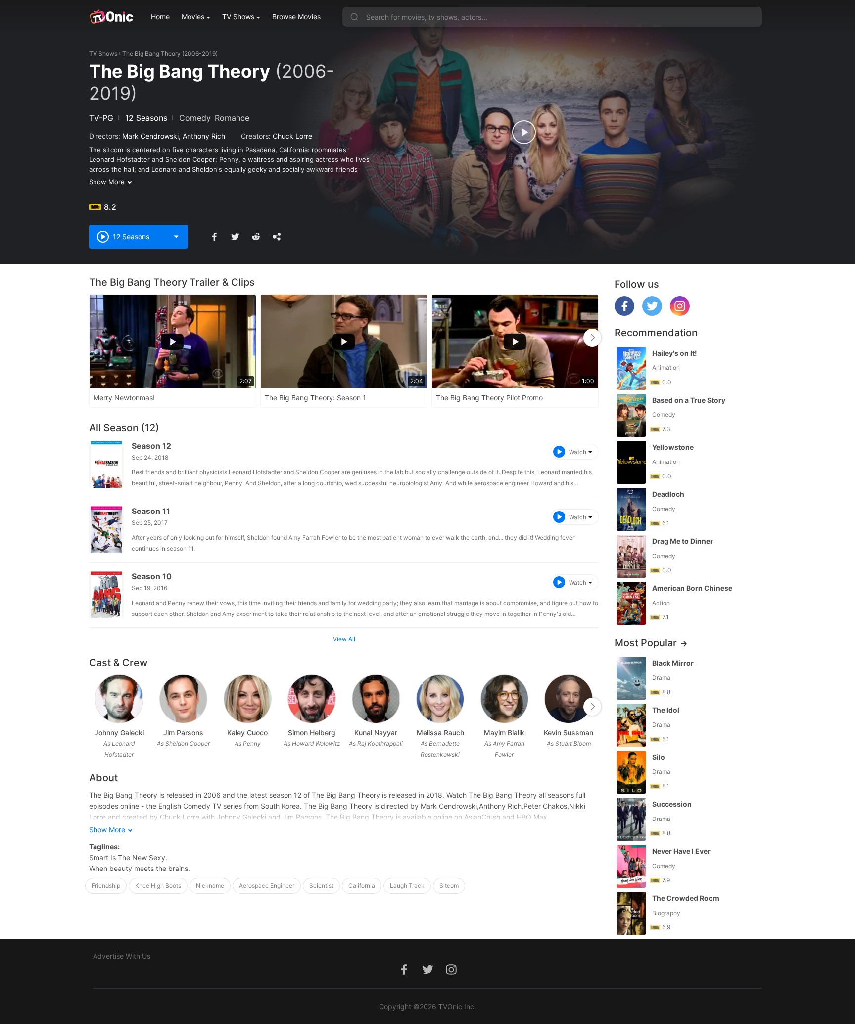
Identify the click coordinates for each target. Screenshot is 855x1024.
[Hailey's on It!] (631, 368)
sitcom (449, 885)
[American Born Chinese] (631, 603)
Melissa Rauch (440, 732)
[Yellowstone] (631, 462)
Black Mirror (673, 663)
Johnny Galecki (119, 732)
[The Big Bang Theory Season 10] (106, 594)
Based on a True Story (688, 400)
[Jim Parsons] (183, 698)
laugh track (407, 885)
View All (344, 639)
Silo (658, 757)
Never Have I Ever (681, 851)
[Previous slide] (95, 338)
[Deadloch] (631, 509)
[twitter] (652, 313)
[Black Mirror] (631, 678)
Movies (193, 16)
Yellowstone (673, 447)
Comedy (195, 118)
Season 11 (151, 511)
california (361, 885)
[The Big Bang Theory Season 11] (106, 529)
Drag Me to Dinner (682, 541)
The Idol (665, 710)
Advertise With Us (121, 956)
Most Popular (646, 643)
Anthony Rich (204, 136)
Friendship (106, 885)
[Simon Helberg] (311, 698)
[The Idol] (631, 725)
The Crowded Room (685, 898)
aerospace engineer (266, 885)
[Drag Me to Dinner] (631, 556)
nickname (210, 885)
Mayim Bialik (504, 732)
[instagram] (680, 313)
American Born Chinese (692, 588)
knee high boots (158, 885)
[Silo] (631, 772)
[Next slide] (592, 338)
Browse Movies (296, 16)
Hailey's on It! (674, 353)
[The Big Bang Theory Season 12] (106, 464)
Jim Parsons (183, 732)
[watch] (524, 132)
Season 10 (152, 576)
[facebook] (624, 313)
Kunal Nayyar (375, 732)
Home (160, 16)
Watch (577, 452)
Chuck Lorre (292, 136)
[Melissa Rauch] (440, 698)
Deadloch (668, 494)
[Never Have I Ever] (631, 866)
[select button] (176, 237)
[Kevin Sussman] (568, 698)
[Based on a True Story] (631, 415)
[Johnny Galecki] (119, 698)
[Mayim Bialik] (504, 698)
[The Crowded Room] (631, 913)
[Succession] (631, 819)
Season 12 (151, 446)
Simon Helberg (311, 732)
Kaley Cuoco (247, 732)
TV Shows (238, 16)
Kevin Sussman (568, 732)
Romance (232, 118)
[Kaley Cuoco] (248, 698)
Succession (672, 804)
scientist (321, 885)
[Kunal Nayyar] (376, 698)
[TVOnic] (111, 17)
